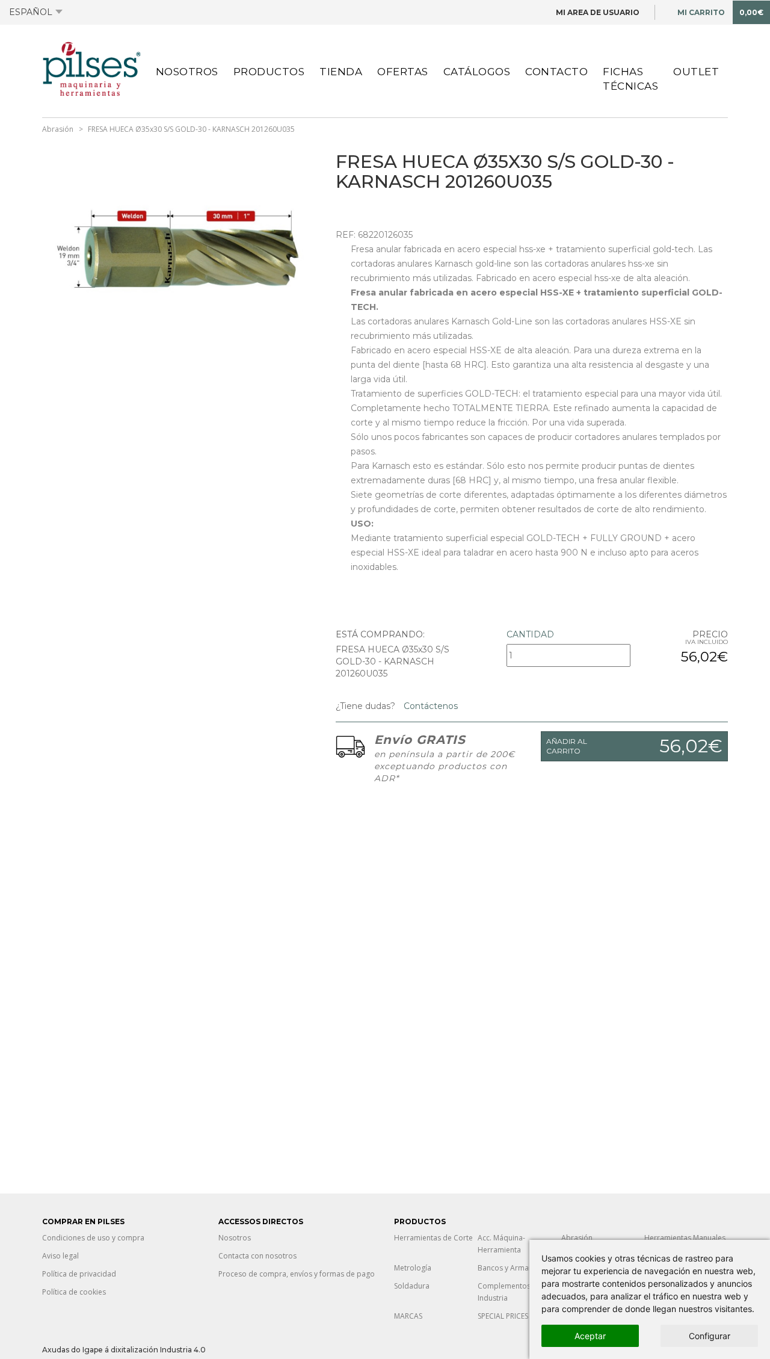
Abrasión (57, 129)
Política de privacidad (79, 1274)
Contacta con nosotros (257, 1256)
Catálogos (477, 72)
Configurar (709, 1336)
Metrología (412, 1268)
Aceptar (590, 1336)
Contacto (556, 72)
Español (30, 12)
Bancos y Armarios (510, 1268)
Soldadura (412, 1286)
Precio (710, 634)
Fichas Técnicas (630, 79)
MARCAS (408, 1316)
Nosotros (187, 72)
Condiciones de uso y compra (93, 1238)
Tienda (340, 72)
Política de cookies (74, 1292)
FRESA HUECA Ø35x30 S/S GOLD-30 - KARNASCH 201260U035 (191, 129)
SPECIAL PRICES (503, 1316)
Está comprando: (380, 634)
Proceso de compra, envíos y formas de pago (296, 1274)
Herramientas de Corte (433, 1238)
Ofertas (402, 72)
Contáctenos (429, 706)
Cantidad (530, 634)
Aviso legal (60, 1256)
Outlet (696, 72)
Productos (269, 72)
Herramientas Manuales (684, 1238)
